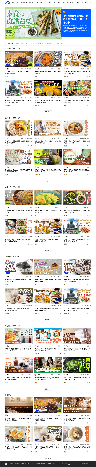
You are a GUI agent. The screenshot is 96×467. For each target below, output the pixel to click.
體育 (64, 2)
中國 (50, 2)
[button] (89, 12)
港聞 (13, 2)
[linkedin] (72, 464)
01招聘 (22, 463)
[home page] (7, 2)
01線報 (11, 463)
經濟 (68, 2)
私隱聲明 (49, 463)
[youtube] (69, 464)
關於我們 (17, 463)
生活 (59, 2)
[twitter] (76, 464)
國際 (46, 2)
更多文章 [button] (47, 112)
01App (32, 463)
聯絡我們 (43, 463)
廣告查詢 (27, 463)
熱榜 (41, 2)
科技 (55, 2)
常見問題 (38, 463)
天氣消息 (31, 2)
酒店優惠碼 (24, 2)
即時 (37, 2)
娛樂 (18, 2)
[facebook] (62, 464)
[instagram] (66, 464)
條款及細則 (55, 463)
